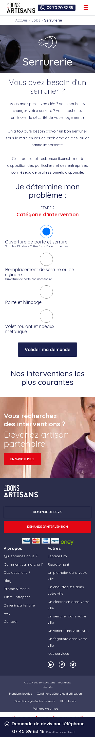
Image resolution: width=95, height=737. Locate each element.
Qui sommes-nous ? (20, 556)
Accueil (21, 20)
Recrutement (58, 564)
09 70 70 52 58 (60, 7)
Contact (10, 621)
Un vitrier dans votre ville (68, 630)
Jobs (35, 20)
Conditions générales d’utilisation (59, 693)
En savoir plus (22, 459)
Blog (7, 580)
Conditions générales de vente (35, 701)
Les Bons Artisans (44, 682)
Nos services (58, 653)
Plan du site (68, 701)
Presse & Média (17, 588)
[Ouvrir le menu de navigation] (86, 7)
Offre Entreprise (17, 597)
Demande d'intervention (47, 527)
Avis (7, 613)
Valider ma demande (47, 349)
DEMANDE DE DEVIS (47, 512)
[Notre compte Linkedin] (51, 664)
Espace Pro (57, 556)
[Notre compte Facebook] (62, 664)
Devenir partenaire (19, 605)
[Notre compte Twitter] (73, 664)
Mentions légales (20, 693)
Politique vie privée (45, 708)
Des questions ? (17, 572)
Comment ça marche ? (23, 564)
